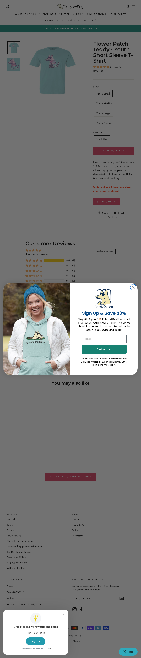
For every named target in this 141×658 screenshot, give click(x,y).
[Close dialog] (133, 287)
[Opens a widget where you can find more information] (128, 652)
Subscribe (104, 349)
